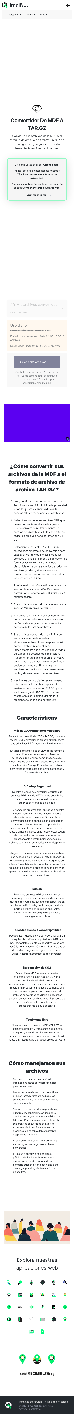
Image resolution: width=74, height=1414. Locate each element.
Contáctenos (35, 1409)
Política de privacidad (56, 1401)
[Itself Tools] (37, 1364)
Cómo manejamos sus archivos (41, 187)
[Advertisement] (37, 59)
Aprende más (51, 164)
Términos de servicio (29, 174)
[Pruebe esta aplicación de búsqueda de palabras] (37, 423)
